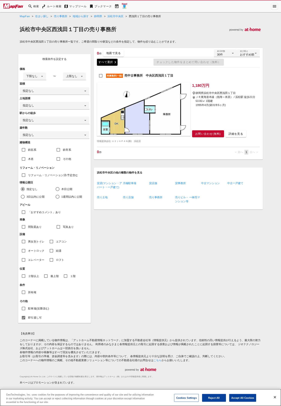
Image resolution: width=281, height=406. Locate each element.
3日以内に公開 (36, 196)
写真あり (68, 226)
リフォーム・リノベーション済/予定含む (53, 175)
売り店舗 (128, 197)
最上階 (54, 276)
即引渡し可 (35, 317)
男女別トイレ (36, 241)
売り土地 (102, 197)
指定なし (32, 189)
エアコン (61, 241)
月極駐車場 (129, 183)
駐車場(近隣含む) (38, 308)
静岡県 (98, 16)
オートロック (36, 250)
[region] (140, 397)
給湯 (59, 250)
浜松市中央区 (115, 16)
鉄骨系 (67, 149)
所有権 (32, 292)
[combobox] (34, 76)
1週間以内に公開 (71, 196)
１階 (73, 276)
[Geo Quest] (124, 6)
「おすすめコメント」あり (44, 212)
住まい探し (42, 16)
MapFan (25, 16)
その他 (67, 158)
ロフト (60, 259)
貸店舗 (153, 183)
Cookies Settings (186, 397)
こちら (157, 360)
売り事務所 (60, 16)
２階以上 (33, 276)
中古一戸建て (235, 183)
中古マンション (210, 183)
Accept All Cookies (242, 397)
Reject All (214, 397)
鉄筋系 (32, 149)
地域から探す (81, 16)
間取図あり (35, 226)
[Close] (275, 397)
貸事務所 (180, 183)
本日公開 (66, 189)
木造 (31, 158)
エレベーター (36, 259)
